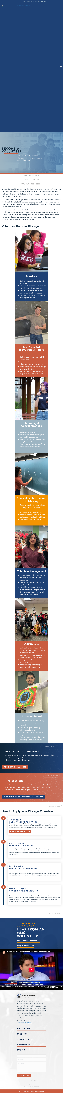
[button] (36, 1)
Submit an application (20, 831)
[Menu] (61, 67)
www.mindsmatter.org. (24, 1022)
